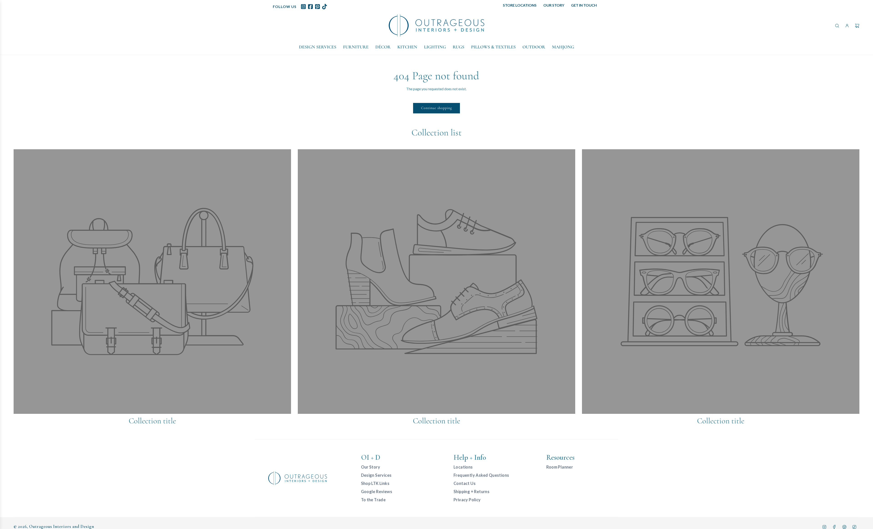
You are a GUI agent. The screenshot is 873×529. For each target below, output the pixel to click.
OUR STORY (553, 5)
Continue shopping (436, 108)
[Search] (837, 26)
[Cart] (857, 26)
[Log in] (847, 26)
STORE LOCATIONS (520, 5)
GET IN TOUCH (584, 5)
